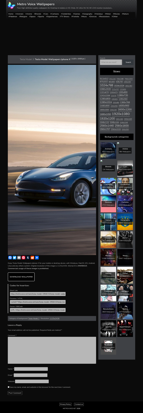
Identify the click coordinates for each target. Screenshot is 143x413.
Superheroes (52, 16)
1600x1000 (104, 110)
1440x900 (105, 105)
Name (11, 369)
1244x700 (113, 96)
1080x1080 (128, 86)
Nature (126, 14)
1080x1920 (105, 89)
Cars (46, 14)
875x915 (104, 81)
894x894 (112, 82)
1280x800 (105, 98)
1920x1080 (121, 114)
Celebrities (66, 14)
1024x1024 (119, 85)
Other (115, 16)
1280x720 (122, 95)
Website (11, 381)
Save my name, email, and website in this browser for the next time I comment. (40, 387)
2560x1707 (105, 129)
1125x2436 (55, 318)
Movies (117, 14)
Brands (38, 14)
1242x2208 (105, 95)
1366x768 (125, 102)
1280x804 (114, 99)
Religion (23, 16)
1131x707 (115, 89)
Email (10, 375)
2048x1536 (114, 122)
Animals (20, 14)
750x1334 (128, 79)
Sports (41, 16)
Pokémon (13, 16)
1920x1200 (107, 119)
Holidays (99, 14)
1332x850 (116, 102)
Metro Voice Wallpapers (36, 4)
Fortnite (76, 16)
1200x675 (114, 92)
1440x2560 (114, 106)
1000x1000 (127, 82)
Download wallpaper (21, 277)
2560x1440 (107, 125)
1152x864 (123, 89)
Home (10, 14)
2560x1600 (122, 125)
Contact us (79, 404)
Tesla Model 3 (33, 318)
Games (77, 14)
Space (32, 16)
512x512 (104, 78)
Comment (12, 335)
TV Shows (65, 16)
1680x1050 (105, 114)
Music (84, 16)
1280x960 (123, 99)
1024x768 (106, 85)
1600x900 (124, 105)
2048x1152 (104, 122)
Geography (87, 14)
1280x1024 (106, 102)
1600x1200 (125, 109)
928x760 (119, 82)
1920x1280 (119, 119)
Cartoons (55, 14)
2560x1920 (116, 129)
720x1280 (120, 79)
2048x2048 (124, 122)
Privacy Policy (65, 404)
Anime (29, 14)
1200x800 (123, 92)
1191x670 (104, 92)
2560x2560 (125, 129)
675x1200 (112, 79)
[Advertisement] (71, 36)
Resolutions (105, 16)
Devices (93, 16)
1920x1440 (128, 119)
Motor (108, 14)
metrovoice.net (69, 408)
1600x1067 (113, 110)
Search (102, 58)
